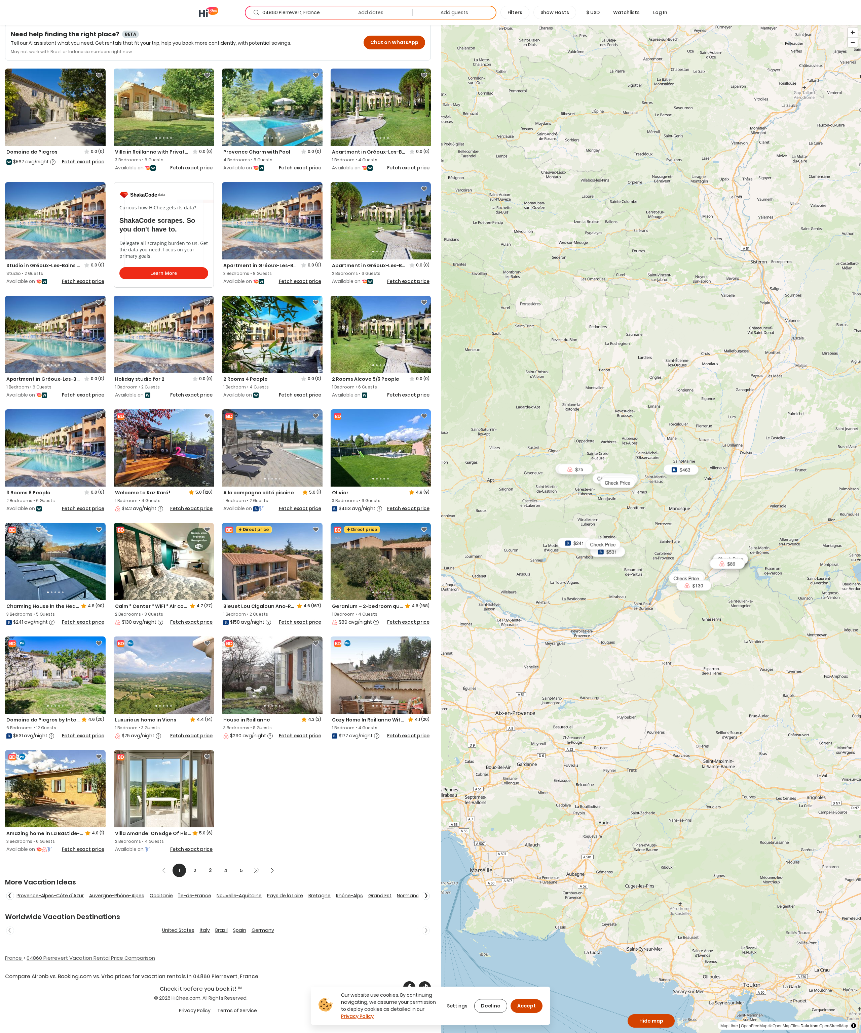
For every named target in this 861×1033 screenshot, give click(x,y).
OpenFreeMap (754, 1025)
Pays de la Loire (285, 895)
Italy (205, 930)
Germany (263, 930)
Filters (515, 12)
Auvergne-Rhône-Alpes (116, 895)
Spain (239, 930)
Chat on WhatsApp (394, 42)
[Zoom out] (853, 42)
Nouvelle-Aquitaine (239, 895)
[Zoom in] (853, 32)
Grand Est (379, 895)
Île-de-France (194, 895)
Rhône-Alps (349, 895)
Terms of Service (237, 1010)
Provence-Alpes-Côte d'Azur (50, 895)
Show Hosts (554, 12)
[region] (651, 528)
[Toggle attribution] (854, 1026)
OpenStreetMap (833, 1025)
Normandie (410, 895)
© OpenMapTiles (784, 1025)
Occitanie (161, 895)
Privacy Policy (195, 1010)
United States (178, 930)
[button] (592, 12)
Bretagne (319, 895)
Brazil (221, 930)
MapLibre (729, 1025)
